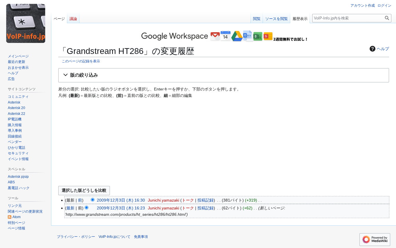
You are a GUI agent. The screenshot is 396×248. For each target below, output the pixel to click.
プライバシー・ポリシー (76, 237)
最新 (70, 208)
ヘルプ (383, 48)
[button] (223, 75)
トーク (188, 200)
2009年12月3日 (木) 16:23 (121, 208)
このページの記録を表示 (81, 61)
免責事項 (141, 237)
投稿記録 (205, 200)
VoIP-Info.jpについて (114, 237)
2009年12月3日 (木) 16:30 (121, 200)
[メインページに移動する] (25, 23)
